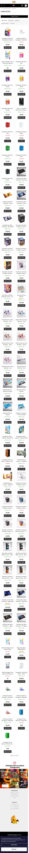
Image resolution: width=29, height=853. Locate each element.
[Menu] (25, 5)
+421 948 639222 (16, 806)
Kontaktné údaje (14, 794)
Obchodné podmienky (14, 796)
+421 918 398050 (16, 808)
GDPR (15, 797)
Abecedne (12, 23)
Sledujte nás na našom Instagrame (15, 766)
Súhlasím (14, 849)
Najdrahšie (17, 20)
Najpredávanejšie (5, 23)
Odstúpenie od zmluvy (14, 792)
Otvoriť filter (14, 16)
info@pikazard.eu (15, 804)
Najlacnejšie (10, 20)
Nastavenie (14, 845)
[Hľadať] (1, 5)
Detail (22, 47)
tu (14, 841)
